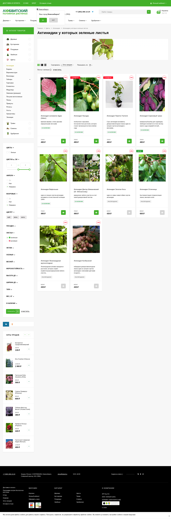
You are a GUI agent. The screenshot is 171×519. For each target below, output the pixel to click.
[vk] (138, 474)
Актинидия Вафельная (49, 189)
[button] (110, 503)
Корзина (31, 493)
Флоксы (9, 107)
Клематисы (10, 86)
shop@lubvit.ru (62, 474)
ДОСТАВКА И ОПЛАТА (11, 3)
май (8, 217)
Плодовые (57, 499)
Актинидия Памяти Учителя (117, 116)
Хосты (8, 110)
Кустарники (58, 496)
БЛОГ (34, 3)
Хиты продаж (7, 501)
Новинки (5, 498)
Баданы (9, 69)
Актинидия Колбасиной (83, 261)
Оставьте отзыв (45, 3)
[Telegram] (92, 12)
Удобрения (80, 502)
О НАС (25, 3)
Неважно (12, 187)
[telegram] (143, 474)
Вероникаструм (11, 72)
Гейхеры (9, 79)
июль (23, 217)
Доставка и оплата (9, 487)
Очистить (25, 311)
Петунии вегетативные (14, 97)
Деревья (57, 493)
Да (10, 180)
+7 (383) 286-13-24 (83, 12)
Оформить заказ (34, 499)
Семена (79, 499)
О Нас (5, 495)
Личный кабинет (34, 496)
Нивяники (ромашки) (13, 93)
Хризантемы (10, 114)
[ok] (140, 474)
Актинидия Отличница (148, 189)
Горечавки (9, 83)
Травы (78, 496)
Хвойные (57, 502)
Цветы (48, 28)
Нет (10, 183)
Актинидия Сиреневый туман (151, 116)
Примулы (9, 103)
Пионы (8, 100)
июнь (15, 217)
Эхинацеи (9, 117)
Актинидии (56, 28)
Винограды (10, 76)
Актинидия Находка (81, 116)
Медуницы (10, 90)
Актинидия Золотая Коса (116, 189)
